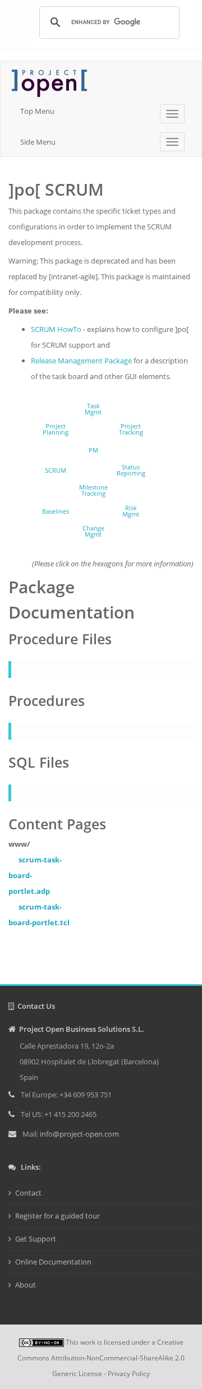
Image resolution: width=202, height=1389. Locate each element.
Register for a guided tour (57, 1216)
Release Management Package (81, 361)
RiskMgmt (130, 511)
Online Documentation (53, 1262)
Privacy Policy (129, 1373)
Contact (28, 1193)
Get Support (35, 1239)
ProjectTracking (131, 429)
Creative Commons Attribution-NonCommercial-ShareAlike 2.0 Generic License (101, 1357)
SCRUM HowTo (56, 329)
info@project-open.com (78, 1134)
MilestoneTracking (93, 490)
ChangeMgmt (93, 531)
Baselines (55, 511)
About (25, 1285)
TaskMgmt (93, 409)
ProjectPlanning (55, 429)
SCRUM (55, 470)
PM (93, 450)
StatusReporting (131, 470)
